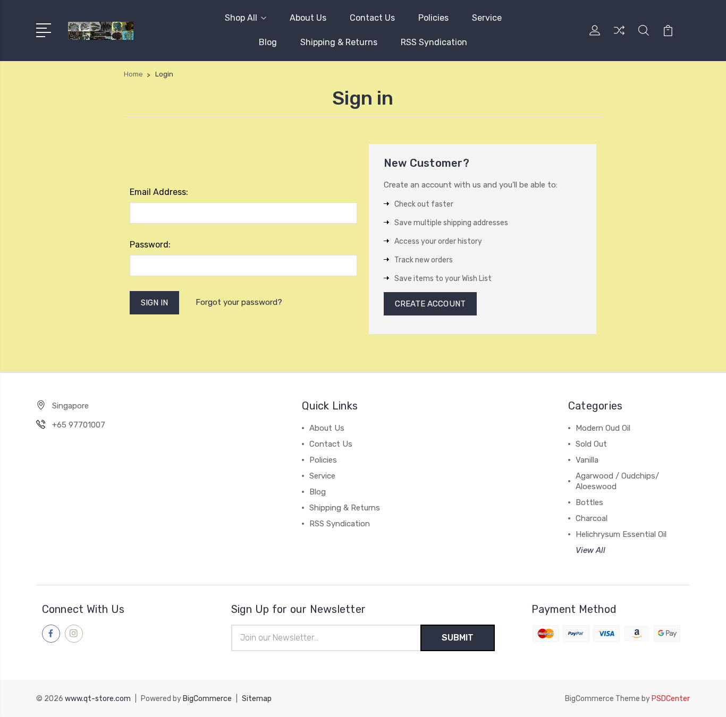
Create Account (430, 304)
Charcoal (591, 518)
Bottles (589, 502)
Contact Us (372, 18)
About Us (308, 18)
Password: (150, 245)
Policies (433, 18)
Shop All (241, 18)
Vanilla (587, 460)
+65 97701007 (78, 425)
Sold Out (591, 444)
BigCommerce (207, 698)
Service (487, 18)
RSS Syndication (434, 42)
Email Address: (159, 192)
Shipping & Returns (338, 42)
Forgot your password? (239, 302)
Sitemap (257, 698)
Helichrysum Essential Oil (621, 534)
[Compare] (619, 36)
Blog (268, 42)
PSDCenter (671, 698)
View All (590, 550)
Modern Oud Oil (603, 428)
